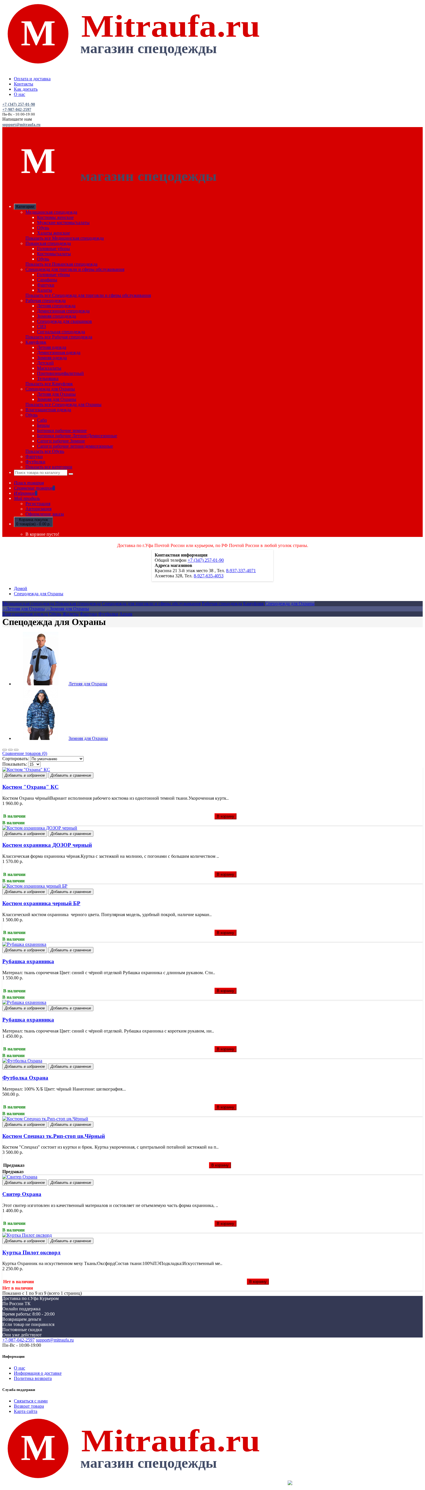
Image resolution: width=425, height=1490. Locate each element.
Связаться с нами (31, 1400)
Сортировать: (15, 758)
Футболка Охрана (25, 1078)
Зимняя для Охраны (56, 399)
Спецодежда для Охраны (50, 388)
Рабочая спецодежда (45, 300)
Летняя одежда (51, 347)
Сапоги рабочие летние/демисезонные (75, 446)
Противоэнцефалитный (60, 373)
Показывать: (14, 764)
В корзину (225, 816)
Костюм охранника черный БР (41, 903)
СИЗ (41, 326)
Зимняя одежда (52, 357)
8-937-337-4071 (241, 570)
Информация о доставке (38, 1373)
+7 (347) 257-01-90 (18, 104)
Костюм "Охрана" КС (30, 787)
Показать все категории (48, 466)
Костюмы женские (55, 217)
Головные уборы (53, 248)
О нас (19, 94)
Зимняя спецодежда (56, 316)
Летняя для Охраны (56, 394)
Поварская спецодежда (48, 243)
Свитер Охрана (21, 1194)
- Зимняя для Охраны (67, 608)
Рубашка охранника (28, 961)
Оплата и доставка (32, 78)
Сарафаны (47, 279)
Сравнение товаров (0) (24, 753)
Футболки (35, 461)
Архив (125, 613)
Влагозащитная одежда (48, 409)
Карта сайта (25, 1411)
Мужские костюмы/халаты (63, 222)
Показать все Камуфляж (49, 383)
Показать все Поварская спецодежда (61, 264)
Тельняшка (47, 378)
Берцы (43, 425)
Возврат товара (29, 1406)
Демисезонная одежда (58, 352)
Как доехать (26, 89)
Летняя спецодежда (56, 305)
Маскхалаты (49, 368)
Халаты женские (53, 232)
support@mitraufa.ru (21, 124)
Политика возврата (33, 1378)
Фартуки (45, 284)
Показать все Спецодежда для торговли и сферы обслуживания (88, 295)
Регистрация (37, 503)
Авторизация (38, 508)
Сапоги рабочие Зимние (61, 440)
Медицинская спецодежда (51, 212)
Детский (45, 362)
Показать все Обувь (44, 451)
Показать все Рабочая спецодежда (58, 336)
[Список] (10, 750)
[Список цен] (16, 750)
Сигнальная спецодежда (61, 331)
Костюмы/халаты (54, 253)
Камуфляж (35, 342)
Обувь (43, 227)
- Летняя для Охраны (23, 608)
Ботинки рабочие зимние (62, 430)
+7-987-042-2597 (16, 109)
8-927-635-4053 (208, 575)
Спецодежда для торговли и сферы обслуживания (74, 269)
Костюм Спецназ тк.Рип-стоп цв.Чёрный (53, 1136)
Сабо (42, 420)
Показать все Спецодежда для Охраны (63, 404)
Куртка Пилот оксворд (31, 1252)
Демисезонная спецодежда (63, 310)
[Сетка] (4, 750)
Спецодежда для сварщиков (64, 321)
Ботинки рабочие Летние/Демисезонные (77, 435)
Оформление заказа (44, 513)
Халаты (44, 290)
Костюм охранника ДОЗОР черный (47, 845)
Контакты (23, 83)
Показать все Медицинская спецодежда (64, 238)
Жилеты (70, 613)
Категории (25, 206)
